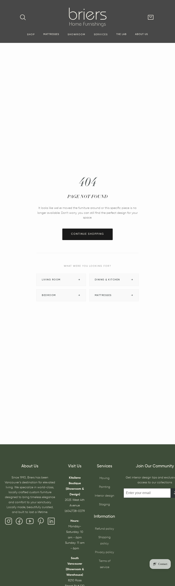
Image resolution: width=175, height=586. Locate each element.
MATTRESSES (51, 34)
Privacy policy (104, 552)
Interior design (104, 495)
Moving (104, 478)
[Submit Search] (23, 17)
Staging (104, 504)
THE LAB (121, 34)
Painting (104, 486)
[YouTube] (30, 522)
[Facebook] (19, 522)
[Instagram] (8, 522)
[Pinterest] (40, 522)
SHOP (31, 34)
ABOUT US (141, 34)
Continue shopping (87, 234)
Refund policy (104, 528)
